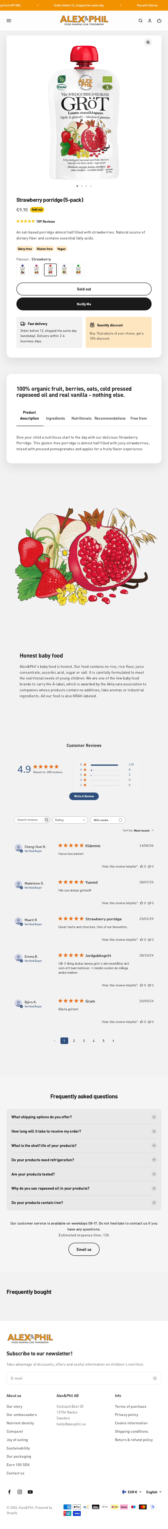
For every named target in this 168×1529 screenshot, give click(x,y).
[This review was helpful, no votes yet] (141, 866)
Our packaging (19, 1456)
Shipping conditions (131, 1431)
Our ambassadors (22, 1414)
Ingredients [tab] (55, 418)
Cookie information (131, 1422)
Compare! (15, 1431)
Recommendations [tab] (110, 418)
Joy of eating (17, 1439)
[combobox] (70, 820)
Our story (14, 1406)
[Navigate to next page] (113, 1040)
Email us (84, 1249)
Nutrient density (20, 1422)
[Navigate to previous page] (54, 1040)
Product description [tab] (29, 415)
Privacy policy (126, 1414)
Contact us (15, 1473)
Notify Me (84, 304)
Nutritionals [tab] (82, 418)
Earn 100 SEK (18, 1464)
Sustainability (18, 1448)
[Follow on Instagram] (20, 1492)
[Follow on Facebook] (9, 1492)
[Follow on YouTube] (30, 1492)
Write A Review (84, 796)
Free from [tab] (139, 418)
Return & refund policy (134, 1439)
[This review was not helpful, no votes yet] (149, 866)
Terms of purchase (130, 1406)
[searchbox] (29, 820)
